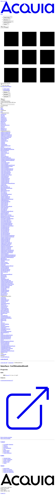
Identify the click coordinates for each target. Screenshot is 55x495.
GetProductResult (4, 202)
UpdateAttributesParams (6, 280)
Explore (2, 455)
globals (2, 109)
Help (3, 99)
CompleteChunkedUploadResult (7, 160)
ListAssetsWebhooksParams (6, 223)
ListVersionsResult (4, 253)
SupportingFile (4, 276)
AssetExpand (3, 298)
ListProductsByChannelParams (7, 250)
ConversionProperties (5, 162)
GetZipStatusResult (5, 212)
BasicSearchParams (5, 150)
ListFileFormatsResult (5, 241)
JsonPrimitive (3, 327)
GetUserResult (4, 210)
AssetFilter (3, 143)
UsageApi (3, 126)
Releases (5, 92)
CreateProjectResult (5, 182)
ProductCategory (4, 262)
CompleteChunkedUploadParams (8, 159)
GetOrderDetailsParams (6, 316)
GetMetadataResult (5, 200)
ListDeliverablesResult (5, 239)
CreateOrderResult (4, 177)
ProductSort (3, 264)
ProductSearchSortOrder (6, 337)
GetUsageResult (4, 208)
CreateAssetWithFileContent (7, 166)
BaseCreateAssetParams (6, 148)
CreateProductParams (5, 178)
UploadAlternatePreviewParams (7, 350)
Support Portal (6, 468)
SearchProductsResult (5, 270)
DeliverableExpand (5, 310)
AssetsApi (3, 116)
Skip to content (4, 1)
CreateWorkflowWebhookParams (8, 183)
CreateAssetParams (5, 309)
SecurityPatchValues (5, 344)
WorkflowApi (3, 129)
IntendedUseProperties (5, 217)
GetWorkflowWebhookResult (7, 211)
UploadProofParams (5, 290)
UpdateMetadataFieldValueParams (8, 346)
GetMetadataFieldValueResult (7, 199)
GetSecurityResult (4, 207)
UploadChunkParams (5, 286)
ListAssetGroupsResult (5, 219)
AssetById (3, 142)
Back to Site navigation (5, 438)
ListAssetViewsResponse (6, 222)
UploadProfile (4, 288)
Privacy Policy (6, 451)
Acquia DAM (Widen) (6, 86)
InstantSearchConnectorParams (7, 216)
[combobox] (8, 104)
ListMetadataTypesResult (6, 244)
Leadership (5, 446)
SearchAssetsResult (5, 268)
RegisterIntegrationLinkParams (7, 341)
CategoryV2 (3, 155)
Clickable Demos (7, 458)
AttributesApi (3, 117)
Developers (6, 94)
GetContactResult (4, 195)
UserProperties (4, 292)
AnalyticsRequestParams (6, 137)
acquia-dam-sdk (4, 362)
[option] (27, 108)
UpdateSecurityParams (5, 349)
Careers (4, 463)
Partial (2, 333)
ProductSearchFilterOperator (7, 335)
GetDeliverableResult (5, 197)
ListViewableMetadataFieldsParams (8, 254)
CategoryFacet (4, 151)
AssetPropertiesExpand (5, 145)
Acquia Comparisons (7, 459)
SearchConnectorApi (5, 125)
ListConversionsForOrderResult (7, 236)
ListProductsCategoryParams (7, 252)
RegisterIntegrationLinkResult (7, 265)
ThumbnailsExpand (5, 279)
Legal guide (6, 96)
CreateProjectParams (5, 180)
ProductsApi (3, 123)
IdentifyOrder (3, 320)
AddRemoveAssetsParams (6, 136)
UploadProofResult (5, 291)
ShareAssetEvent (4, 271)
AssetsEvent (3, 302)
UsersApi (3, 127)
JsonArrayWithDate (5, 324)
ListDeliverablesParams (6, 237)
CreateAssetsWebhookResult (7, 170)
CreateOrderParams (5, 176)
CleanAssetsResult (4, 156)
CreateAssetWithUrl (5, 167)
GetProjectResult (4, 205)
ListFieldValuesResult (5, 240)
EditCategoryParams (5, 312)
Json (1, 321)
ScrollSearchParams (5, 267)
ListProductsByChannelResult (7, 251)
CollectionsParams (4, 308)
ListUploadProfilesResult (6, 331)
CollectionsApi (4, 120)
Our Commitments (7, 448)
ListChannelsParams (5, 230)
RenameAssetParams (5, 342)
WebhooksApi (4, 128)
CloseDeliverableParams (6, 157)
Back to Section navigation (6, 437)
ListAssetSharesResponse (6, 221)
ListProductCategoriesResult (7, 246)
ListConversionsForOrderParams (7, 235)
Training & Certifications (8, 472)
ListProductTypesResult (6, 248)
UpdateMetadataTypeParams (7, 348)
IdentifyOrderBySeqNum (6, 214)
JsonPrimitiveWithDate (5, 329)
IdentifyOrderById (4, 213)
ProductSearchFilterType (6, 336)
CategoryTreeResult (5, 153)
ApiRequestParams (5, 138)
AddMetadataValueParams (6, 134)
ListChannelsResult (5, 231)
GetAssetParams (4, 315)
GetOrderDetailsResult (5, 201)
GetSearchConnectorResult (6, 206)
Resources (6, 19)
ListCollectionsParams (5, 233)
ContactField (3, 161)
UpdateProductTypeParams (6, 285)
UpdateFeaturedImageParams (7, 281)
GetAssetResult (4, 193)
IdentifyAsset (3, 319)
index (2, 108)
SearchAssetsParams (5, 343)
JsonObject (3, 325)
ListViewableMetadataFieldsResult (8, 256)
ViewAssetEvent (4, 293)
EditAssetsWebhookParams (6, 188)
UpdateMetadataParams (6, 347)
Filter (2, 314)
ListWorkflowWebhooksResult (7, 257)
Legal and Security (7, 21)
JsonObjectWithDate (5, 326)
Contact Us (3, 493)
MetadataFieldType (5, 332)
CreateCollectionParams (6, 172)
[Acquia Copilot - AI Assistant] (2, 27)
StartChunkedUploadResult (6, 274)
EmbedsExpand (4, 313)
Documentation (6, 90)
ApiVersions (3, 297)
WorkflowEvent (4, 352)
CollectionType (4, 307)
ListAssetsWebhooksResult (6, 224)
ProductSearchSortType (6, 338)
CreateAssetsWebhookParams (7, 168)
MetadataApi (3, 121)
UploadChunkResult (5, 287)
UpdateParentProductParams (7, 282)
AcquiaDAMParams (5, 356)
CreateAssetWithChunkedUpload (8, 165)
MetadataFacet (4, 258)
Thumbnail (3, 278)
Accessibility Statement (8, 444)
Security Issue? (6, 450)
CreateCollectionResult (5, 173)
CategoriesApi (4, 119)
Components (10, 362)
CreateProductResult (5, 179)
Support (5, 24)
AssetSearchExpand (5, 299)
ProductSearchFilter (5, 263)
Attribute (2, 146)
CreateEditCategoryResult (6, 174)
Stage (2, 273)
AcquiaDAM (3, 354)
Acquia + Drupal (6, 460)
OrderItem (3, 261)
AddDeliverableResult (5, 133)
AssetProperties (4, 144)
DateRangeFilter (4, 185)
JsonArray (3, 322)
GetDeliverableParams (5, 196)
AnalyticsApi (3, 114)
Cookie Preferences (7, 453)
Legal (4, 449)
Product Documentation (8, 470)
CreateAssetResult (4, 163)
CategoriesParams (4, 305)
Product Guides (7, 17)
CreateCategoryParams (5, 171)
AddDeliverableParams (5, 132)
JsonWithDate (3, 330)
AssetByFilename (4, 140)
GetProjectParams (4, 204)
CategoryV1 (3, 154)
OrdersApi (3, 122)
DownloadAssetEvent (5, 187)
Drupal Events (6, 461)
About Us (5, 445)
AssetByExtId (4, 139)
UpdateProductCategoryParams (7, 284)
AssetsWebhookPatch (5, 303)
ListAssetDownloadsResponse (7, 218)
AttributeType (3, 304)
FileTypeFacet (4, 191)
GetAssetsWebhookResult (6, 194)
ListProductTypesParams (6, 247)
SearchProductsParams (5, 269)
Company (3, 441)
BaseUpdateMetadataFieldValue (7, 149)
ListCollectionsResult (5, 234)
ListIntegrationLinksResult (6, 242)
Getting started (6, 88)
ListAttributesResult (5, 228)
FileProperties (3, 189)
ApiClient (3, 115)
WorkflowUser (4, 295)
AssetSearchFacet (4, 301)
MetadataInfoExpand (5, 259)
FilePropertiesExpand (5, 190)
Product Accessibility (7, 469)
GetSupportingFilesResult (6, 318)
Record (2, 339)
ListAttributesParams (5, 227)
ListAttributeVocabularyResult (7, 225)
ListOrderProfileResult (5, 245)
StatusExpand (3, 275)
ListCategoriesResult (5, 229)
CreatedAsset (3, 184)
